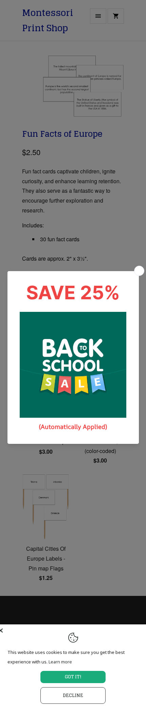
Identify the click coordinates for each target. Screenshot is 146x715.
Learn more (60, 662)
